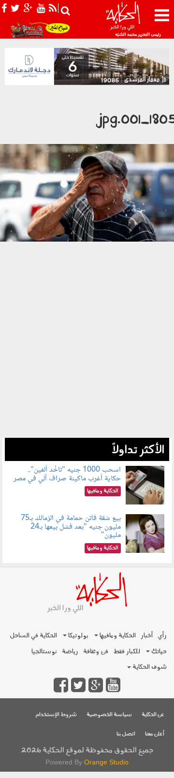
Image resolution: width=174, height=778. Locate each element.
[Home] (123, 19)
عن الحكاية (153, 715)
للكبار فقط (126, 651)
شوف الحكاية (149, 667)
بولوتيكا (77, 635)
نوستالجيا (44, 651)
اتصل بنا (125, 734)
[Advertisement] (87, 375)
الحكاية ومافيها (117, 635)
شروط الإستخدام (56, 715)
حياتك (158, 651)
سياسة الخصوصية (109, 715)
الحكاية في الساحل (33, 635)
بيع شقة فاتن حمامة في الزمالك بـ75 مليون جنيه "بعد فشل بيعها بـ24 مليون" (71, 527)
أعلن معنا (154, 734)
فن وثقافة (95, 651)
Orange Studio (106, 762)
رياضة (70, 651)
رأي (162, 635)
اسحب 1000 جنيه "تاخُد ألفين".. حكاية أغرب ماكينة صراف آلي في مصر (67, 474)
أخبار (147, 635)
